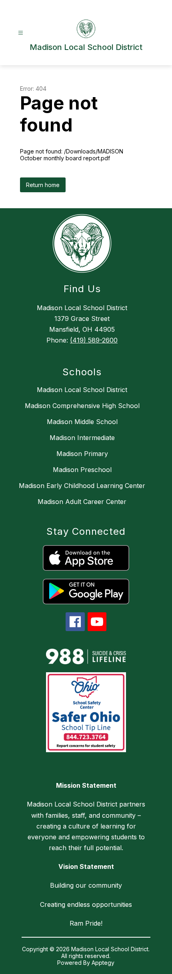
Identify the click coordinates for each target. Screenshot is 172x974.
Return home (43, 184)
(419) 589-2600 (94, 340)
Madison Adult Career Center (82, 502)
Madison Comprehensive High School (82, 406)
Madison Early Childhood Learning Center (82, 486)
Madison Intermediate (82, 438)
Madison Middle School (82, 422)
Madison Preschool (82, 470)
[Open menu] (20, 33)
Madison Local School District (82, 390)
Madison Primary (82, 454)
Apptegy (103, 962)
